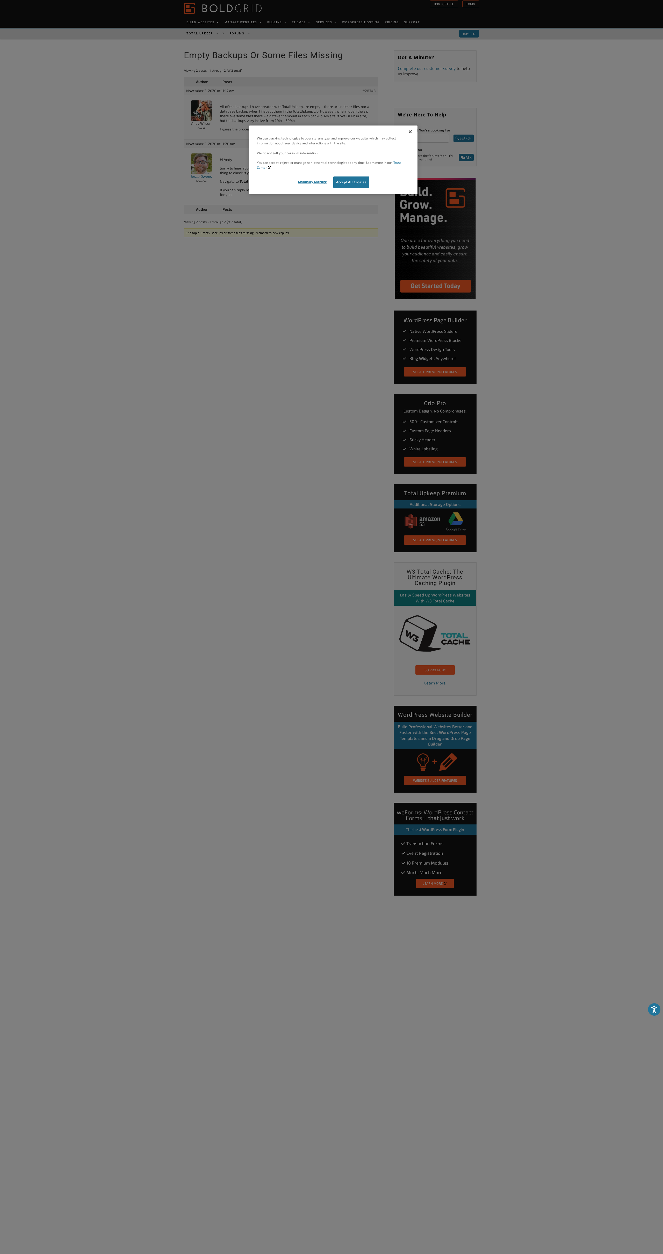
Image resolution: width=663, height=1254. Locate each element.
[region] (333, 160)
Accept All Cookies (351, 182)
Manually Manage (312, 182)
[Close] (410, 131)
